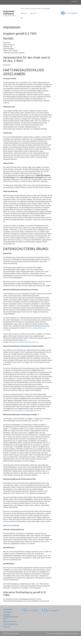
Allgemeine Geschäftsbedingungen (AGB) (10, 617)
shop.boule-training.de (9, 12)
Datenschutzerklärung (10, 624)
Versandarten (7, 612)
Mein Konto (33, 13)
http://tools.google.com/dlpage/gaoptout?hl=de (26, 410)
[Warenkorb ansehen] (21, 18)
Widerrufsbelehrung (9, 621)
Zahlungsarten (7, 609)
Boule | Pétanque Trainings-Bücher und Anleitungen (35, 8)
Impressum (6, 627)
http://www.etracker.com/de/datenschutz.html (24, 342)
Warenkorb (24, 13)
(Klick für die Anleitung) (11, 525)
